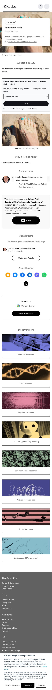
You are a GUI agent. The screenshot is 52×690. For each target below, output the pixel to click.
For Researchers (9, 642)
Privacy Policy (8, 586)
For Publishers (8, 645)
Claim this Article (26, 258)
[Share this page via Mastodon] (37, 275)
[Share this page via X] (26, 283)
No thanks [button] (41, 685)
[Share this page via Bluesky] (15, 275)
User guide (6, 602)
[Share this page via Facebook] (22, 275)
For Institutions (8, 647)
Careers (5, 625)
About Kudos (7, 619)
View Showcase (26, 313)
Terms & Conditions (10, 583)
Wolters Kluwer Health (13, 55)
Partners (5, 631)
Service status (8, 600)
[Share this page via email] (8, 275)
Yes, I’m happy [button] (27, 685)
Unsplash (34, 148)
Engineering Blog (9, 628)
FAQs (4, 605)
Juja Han (24, 148)
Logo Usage (7, 589)
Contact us (6, 608)
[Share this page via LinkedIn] (30, 275)
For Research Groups (11, 650)
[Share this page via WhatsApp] (44, 275)
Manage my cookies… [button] (13, 685)
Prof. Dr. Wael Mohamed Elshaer (33, 184)
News (4, 622)
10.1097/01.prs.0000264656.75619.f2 (22, 42)
